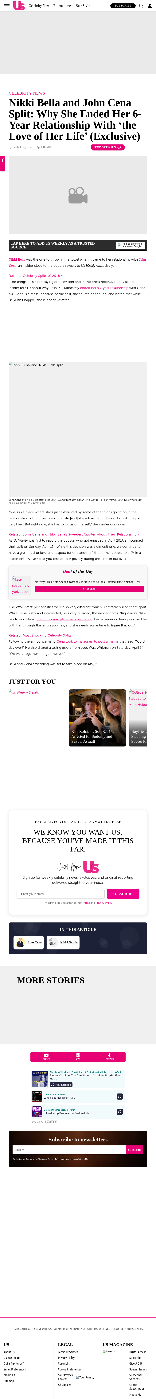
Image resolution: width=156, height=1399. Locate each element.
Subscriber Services (135, 1377)
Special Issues (138, 1369)
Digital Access (137, 1352)
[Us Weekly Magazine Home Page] (19, 5)
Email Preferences (15, 1369)
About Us (9, 1352)
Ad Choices (64, 1385)
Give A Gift (135, 1364)
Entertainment (63, 6)
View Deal (89, 589)
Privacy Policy (104, 903)
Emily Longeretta (22, 147)
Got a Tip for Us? (14, 1364)
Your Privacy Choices (65, 1377)
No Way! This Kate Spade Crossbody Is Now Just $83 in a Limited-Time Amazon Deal (87, 581)
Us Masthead (12, 1358)
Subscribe (123, 5)
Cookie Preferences (70, 1369)
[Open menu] (7, 5)
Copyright (63, 1364)
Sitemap (9, 1381)
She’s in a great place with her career (64, 619)
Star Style (83, 6)
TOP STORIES (105, 147)
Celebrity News (40, 6)
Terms (86, 903)
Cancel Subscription (137, 1387)
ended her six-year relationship (104, 288)
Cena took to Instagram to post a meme (88, 641)
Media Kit (9, 1375)
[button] (140, 5)
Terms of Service (68, 1352)
